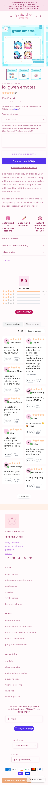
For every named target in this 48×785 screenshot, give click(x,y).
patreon (9, 549)
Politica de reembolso (16, 673)
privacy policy (12, 679)
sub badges (11, 586)
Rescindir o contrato (16, 780)
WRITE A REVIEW (24, 312)
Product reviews (13, 324)
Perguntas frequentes (16, 644)
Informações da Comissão (18, 626)
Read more (31, 375)
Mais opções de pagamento (24, 167)
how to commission (15, 638)
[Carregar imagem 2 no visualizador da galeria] (24, 74)
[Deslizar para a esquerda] (3, 75)
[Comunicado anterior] (5, 5)
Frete (4, 102)
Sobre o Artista (12, 620)
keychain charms (14, 604)
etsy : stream (12, 542)
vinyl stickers (11, 598)
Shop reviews (32, 324)
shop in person (12, 696)
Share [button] (7, 260)
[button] (5, 16)
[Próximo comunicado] (43, 5)
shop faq (9, 690)
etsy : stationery (14, 546)
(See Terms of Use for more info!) (21, 128)
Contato (9, 661)
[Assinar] (40, 719)
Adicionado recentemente (18, 580)
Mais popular (11, 574)
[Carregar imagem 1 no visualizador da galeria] (12, 74)
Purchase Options (10, 114)
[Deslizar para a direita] (45, 75)
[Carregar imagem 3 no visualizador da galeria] (36, 74)
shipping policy (12, 667)
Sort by (21, 331)
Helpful (8, 359)
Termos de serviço (14, 685)
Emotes (9, 592)
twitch (8, 553)
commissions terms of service (20, 632)
